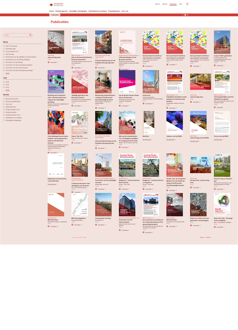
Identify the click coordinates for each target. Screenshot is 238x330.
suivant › (202, 237)
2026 (7, 82)
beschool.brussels (11, 99)
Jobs (180, 4)
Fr (182, 15)
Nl (185, 15)
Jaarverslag (9, 54)
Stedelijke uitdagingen (78, 11)
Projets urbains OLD (12, 109)
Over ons (124, 11)
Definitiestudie (10, 49)
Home (51, 11)
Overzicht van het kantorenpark (16, 68)
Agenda (164, 4)
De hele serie (147, 139)
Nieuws (157, 4)
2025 (7, 84)
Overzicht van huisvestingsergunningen (19, 70)
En (188, 15)
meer (7, 73)
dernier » (208, 237)
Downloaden (53, 62)
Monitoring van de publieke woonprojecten (20, 57)
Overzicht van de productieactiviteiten (18, 65)
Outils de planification (13, 101)
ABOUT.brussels (11, 46)
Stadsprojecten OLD (12, 115)
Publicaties (173, 4)
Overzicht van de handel (14, 62)
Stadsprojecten (61, 11)
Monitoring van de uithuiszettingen (17, 59)
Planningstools (114, 11)
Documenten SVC (12, 51)
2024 (7, 87)
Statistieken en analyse (98, 11)
